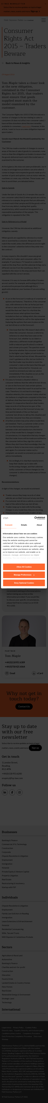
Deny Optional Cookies (24, 583)
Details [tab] (24, 525)
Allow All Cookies (24, 567)
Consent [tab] (8, 525)
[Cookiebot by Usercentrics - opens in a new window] (34, 518)
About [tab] (39, 525)
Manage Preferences (22, 575)
